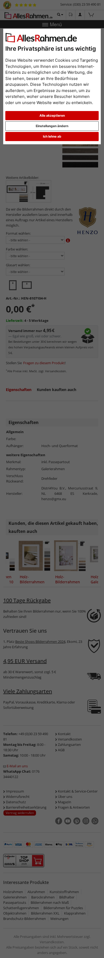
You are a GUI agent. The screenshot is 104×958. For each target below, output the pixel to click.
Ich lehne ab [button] (52, 136)
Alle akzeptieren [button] (52, 115)
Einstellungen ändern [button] (52, 126)
